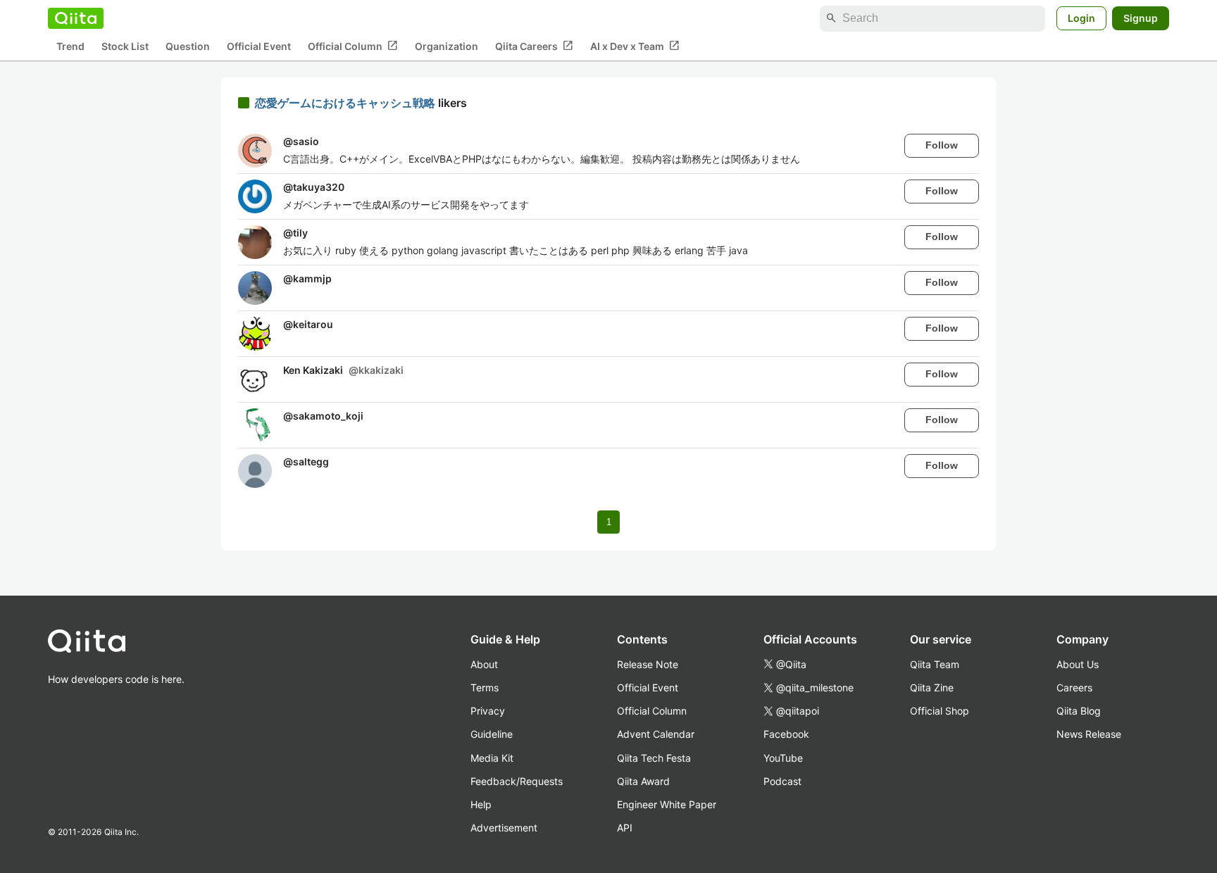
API (624, 828)
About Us (1077, 664)
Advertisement (503, 828)
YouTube (783, 758)
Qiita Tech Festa (654, 758)
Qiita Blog (1078, 711)
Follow (941, 145)
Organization (446, 46)
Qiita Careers (534, 46)
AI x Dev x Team (635, 46)
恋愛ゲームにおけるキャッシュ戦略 (346, 103)
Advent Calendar (655, 734)
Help (481, 804)
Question (188, 46)
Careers (1074, 687)
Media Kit (491, 758)
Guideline (491, 734)
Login (1081, 18)
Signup (1140, 18)
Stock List (125, 46)
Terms (484, 687)
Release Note (647, 664)
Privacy (487, 711)
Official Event (259, 46)
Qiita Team (934, 664)
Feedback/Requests (516, 781)
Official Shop (939, 711)
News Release (1088, 734)
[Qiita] (76, 18)
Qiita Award (643, 781)
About (484, 664)
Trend (70, 46)
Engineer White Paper (666, 804)
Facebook (786, 734)
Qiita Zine (932, 687)
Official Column (353, 46)
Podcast (782, 781)
